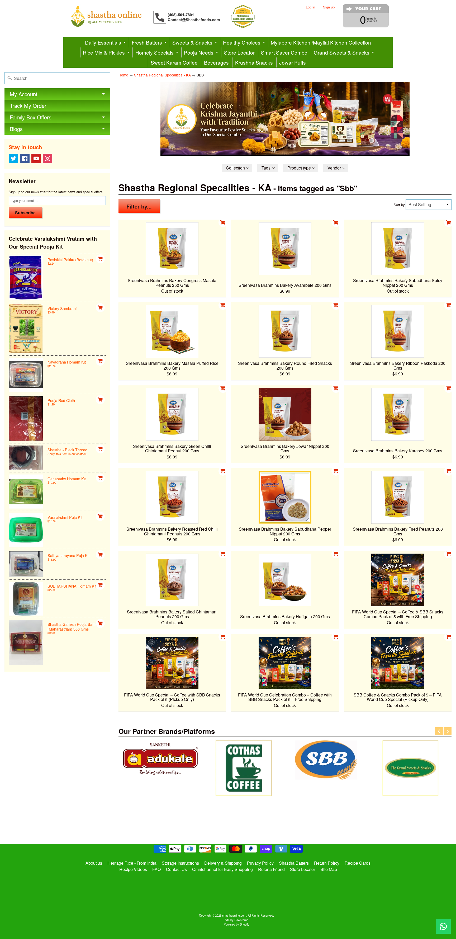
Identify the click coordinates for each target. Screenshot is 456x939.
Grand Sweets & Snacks (341, 52)
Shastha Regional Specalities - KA (162, 75)
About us (94, 863)
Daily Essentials (103, 42)
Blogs (16, 129)
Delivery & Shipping (223, 863)
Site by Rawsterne (236, 920)
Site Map (328, 869)
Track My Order (28, 105)
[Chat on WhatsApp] (443, 926)
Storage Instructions (180, 863)
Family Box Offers (30, 117)
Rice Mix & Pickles (104, 52)
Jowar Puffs (292, 62)
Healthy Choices (241, 42)
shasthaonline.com (234, 915)
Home (123, 75)
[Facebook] (25, 158)
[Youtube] (36, 158)
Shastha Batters (294, 863)
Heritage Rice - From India (131, 863)
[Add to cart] (100, 258)
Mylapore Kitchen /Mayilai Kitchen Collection (321, 42)
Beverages (216, 62)
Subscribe (25, 213)
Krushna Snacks (254, 62)
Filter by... (139, 206)
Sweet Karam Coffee (174, 62)
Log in (310, 7)
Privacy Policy (260, 863)
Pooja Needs (198, 52)
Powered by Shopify (236, 924)
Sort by (399, 204)
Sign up (329, 7)
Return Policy (326, 863)
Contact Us (176, 869)
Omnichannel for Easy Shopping (222, 869)
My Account (23, 94)
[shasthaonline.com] (171, 16)
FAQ (156, 869)
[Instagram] (47, 158)
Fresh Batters (147, 42)
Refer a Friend (271, 869)
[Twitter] (13, 158)
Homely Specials (154, 52)
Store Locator (239, 52)
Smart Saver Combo (284, 52)
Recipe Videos (133, 869)
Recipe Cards (357, 863)
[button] (237, 168)
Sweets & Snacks (192, 42)
